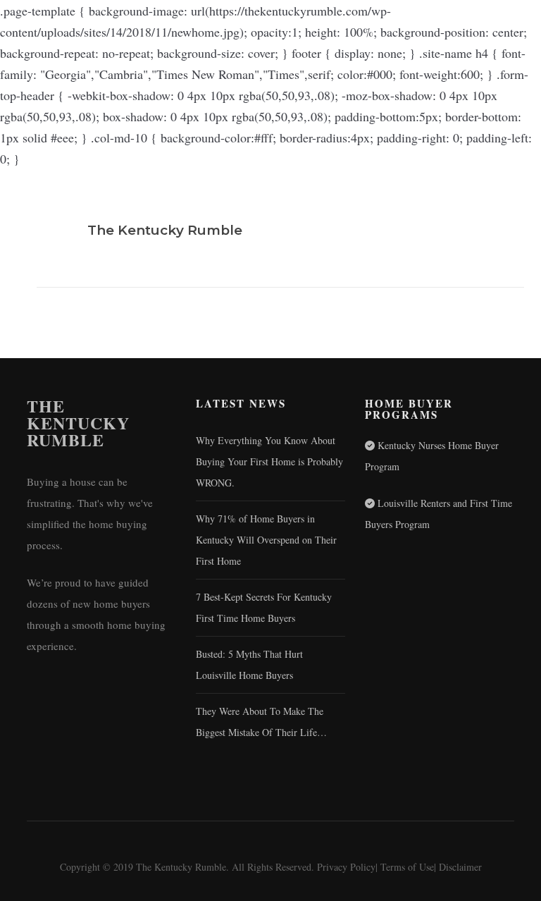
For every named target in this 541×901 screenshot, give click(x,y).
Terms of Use (407, 867)
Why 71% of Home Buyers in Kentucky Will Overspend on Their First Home (266, 540)
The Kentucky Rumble (78, 422)
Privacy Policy (346, 867)
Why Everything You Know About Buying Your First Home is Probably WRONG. (269, 461)
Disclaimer (460, 867)
